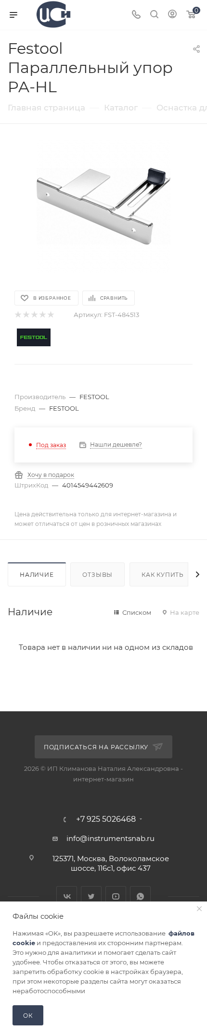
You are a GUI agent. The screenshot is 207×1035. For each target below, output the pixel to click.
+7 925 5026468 (106, 819)
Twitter (91, 896)
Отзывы (97, 574)
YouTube (115, 896)
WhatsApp (140, 896)
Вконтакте (66, 896)
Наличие (37, 574)
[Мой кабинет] (172, 15)
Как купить (163, 574)
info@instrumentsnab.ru (110, 838)
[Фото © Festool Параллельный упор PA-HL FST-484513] (103, 206)
